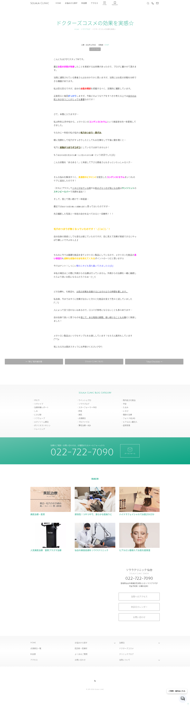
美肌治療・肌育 (37, 514)
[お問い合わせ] (157, 3)
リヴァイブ (38, 403)
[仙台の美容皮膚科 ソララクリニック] (95, 546)
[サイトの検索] (148, 3)
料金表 (84, 3)
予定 (125, 403)
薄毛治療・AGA (84, 425)
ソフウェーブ (39, 418)
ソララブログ (85, 29)
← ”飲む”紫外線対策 (35, 361)
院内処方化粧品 (129, 400)
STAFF (107, 45)
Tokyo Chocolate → (154, 361)
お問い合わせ (139, 617)
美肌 (80, 414)
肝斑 (80, 411)
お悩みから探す (71, 3)
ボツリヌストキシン (42, 425)
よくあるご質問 (81, 654)
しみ (36, 411)
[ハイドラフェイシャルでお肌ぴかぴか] (139, 510)
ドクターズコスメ (126, 648)
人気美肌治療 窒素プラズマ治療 (45, 550)
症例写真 (126, 425)
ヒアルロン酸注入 (130, 421)
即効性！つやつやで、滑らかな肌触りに (93, 514)
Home (58, 3)
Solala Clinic (39, 3)
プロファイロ (83, 421)
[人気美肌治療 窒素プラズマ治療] (50, 546)
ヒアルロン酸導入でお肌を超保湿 (134, 550)
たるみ (125, 407)
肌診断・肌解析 (81, 648)
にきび (125, 411)
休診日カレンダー (139, 606)
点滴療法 (82, 418)
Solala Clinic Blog (94, 362)
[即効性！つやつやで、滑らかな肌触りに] (95, 510)
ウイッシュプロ (84, 400)
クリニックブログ (126, 654)
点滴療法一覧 (35, 648)
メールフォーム (129, 453)
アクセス (94, 3)
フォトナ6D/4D (129, 418)
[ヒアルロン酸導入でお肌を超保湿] (139, 546)
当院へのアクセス (139, 596)
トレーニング (39, 429)
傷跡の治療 (127, 414)
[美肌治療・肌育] (50, 510)
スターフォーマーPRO (87, 407)
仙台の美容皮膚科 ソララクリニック (91, 550)
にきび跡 (37, 414)
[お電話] (152, 3)
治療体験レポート (41, 407)
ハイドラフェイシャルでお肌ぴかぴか (136, 514)
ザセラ (37, 400)
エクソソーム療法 (41, 421)
